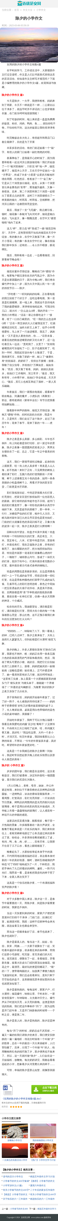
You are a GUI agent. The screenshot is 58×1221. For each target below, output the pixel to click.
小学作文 (41, 10)
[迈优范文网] (29, 3)
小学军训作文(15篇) (12, 1185)
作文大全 (27, 10)
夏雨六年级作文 (38, 1185)
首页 (16, 10)
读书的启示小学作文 (13, 1176)
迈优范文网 (25, 1217)
